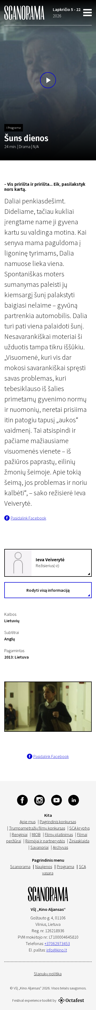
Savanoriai (39, 847)
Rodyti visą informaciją (48, 590)
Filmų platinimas (59, 834)
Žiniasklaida (79, 840)
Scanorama (20, 866)
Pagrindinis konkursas (58, 821)
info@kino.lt (56, 950)
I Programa (13, 128)
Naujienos (43, 866)
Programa (65, 866)
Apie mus (27, 821)
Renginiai (19, 834)
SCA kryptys (79, 828)
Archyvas (60, 847)
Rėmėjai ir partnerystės (45, 840)
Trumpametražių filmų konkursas (37, 828)
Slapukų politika (48, 973)
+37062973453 (57, 943)
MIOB (36, 834)
